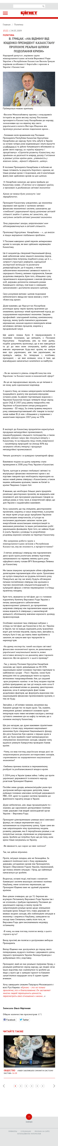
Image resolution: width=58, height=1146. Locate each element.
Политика (18, 24)
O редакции (26, 1131)
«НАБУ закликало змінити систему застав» (28, 1071)
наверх (29, 1121)
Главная (7, 24)
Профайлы (12, 1131)
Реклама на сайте (42, 1131)
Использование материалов (29, 1134)
